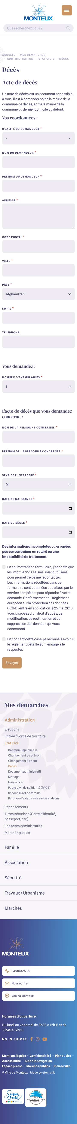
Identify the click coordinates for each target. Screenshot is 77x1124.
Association (16, 862)
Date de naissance (17, 499)
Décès (12, 766)
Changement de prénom (24, 755)
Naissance (15, 782)
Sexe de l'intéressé (18, 475)
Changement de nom (22, 760)
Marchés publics (17, 833)
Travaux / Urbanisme (25, 893)
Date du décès (13, 522)
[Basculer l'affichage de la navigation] (67, 10)
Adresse (9, 200)
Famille (12, 847)
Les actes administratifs (23, 826)
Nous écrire (20, 983)
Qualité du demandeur (21, 129)
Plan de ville (62, 1066)
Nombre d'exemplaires (21, 377)
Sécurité (13, 877)
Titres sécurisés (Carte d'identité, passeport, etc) (30, 816)
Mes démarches (33, 54)
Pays (6, 284)
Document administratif (24, 771)
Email (7, 308)
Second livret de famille (24, 793)
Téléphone (10, 332)
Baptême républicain (22, 750)
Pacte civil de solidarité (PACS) (29, 787)
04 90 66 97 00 (21, 971)
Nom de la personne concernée (28, 427)
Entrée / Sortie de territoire (25, 736)
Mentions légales (14, 1055)
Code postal (12, 237)
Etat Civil (46, 58)
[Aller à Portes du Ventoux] (35, 1097)
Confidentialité (40, 1055)
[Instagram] (38, 1039)
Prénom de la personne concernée (31, 451)
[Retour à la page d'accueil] (38, 12)
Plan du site (63, 1055)
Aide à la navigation (38, 1061)
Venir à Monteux (23, 996)
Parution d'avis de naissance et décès (33, 798)
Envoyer (12, 663)
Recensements (16, 807)
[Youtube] (44, 1039)
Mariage (13, 777)
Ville (6, 261)
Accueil (8, 54)
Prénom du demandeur (21, 176)
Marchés (13, 908)
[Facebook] (31, 1039)
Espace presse (12, 1066)
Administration (20, 58)
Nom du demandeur (18, 152)
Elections (12, 729)
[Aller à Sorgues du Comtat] (13, 1097)
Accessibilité (11, 1061)
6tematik (48, 1072)
